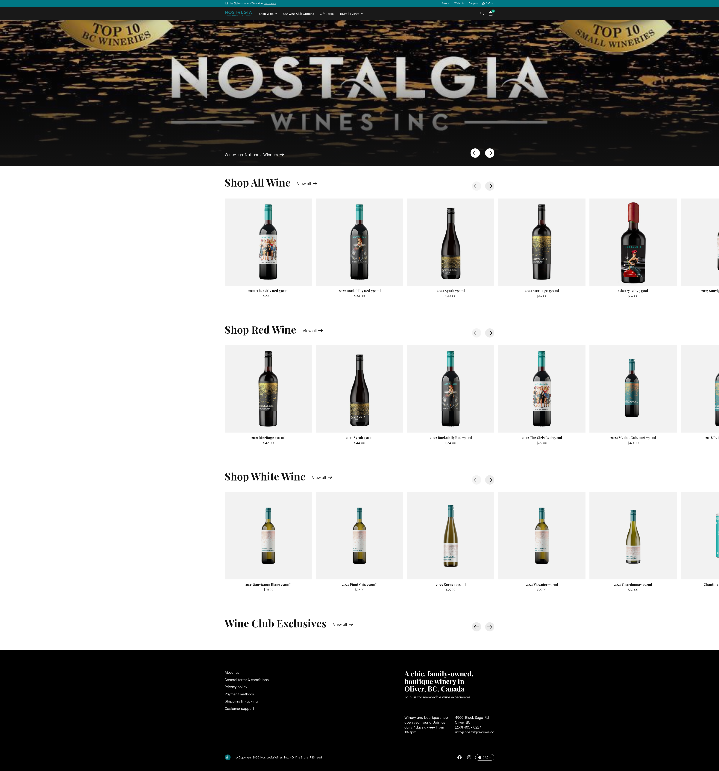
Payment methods (239, 693)
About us (232, 672)
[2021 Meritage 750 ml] (541, 242)
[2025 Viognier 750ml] (541, 535)
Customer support (239, 708)
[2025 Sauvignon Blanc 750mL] (268, 535)
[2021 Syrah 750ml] (450, 242)
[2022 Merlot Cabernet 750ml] (633, 389)
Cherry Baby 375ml (633, 290)
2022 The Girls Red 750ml (268, 290)
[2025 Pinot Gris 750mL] (359, 535)
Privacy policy (236, 686)
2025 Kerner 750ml (451, 584)
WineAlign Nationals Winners (251, 154)
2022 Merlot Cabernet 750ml (633, 437)
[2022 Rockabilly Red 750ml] (359, 242)
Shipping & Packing (241, 701)
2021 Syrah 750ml (451, 290)
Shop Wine (266, 14)
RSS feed (316, 757)
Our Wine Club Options (298, 14)
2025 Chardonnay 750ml (633, 584)
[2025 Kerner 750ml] (450, 535)
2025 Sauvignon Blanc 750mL (268, 584)
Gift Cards (327, 14)
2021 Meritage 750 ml (542, 290)
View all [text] (307, 184)
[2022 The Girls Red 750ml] (268, 242)
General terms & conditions (247, 679)
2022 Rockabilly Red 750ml (360, 290)
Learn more (270, 3)
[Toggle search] (482, 13)
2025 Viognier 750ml (542, 584)
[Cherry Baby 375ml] (633, 242)
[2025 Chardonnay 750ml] (633, 535)
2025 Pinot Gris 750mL (359, 584)
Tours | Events (349, 14)
